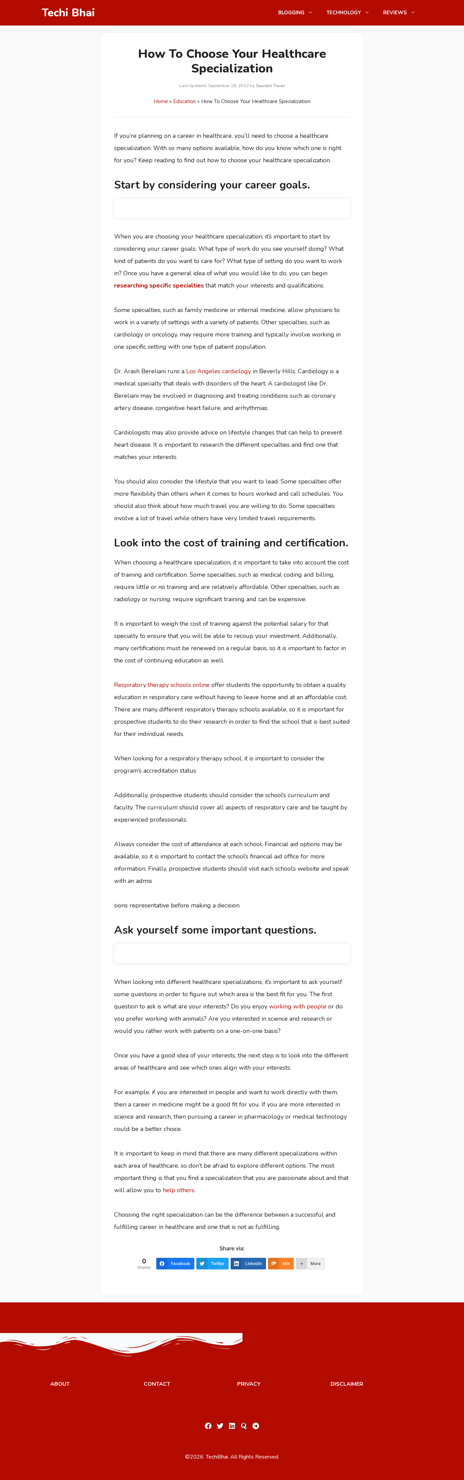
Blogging (291, 12)
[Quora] (243, 1426)
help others (178, 1190)
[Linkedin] (232, 1426)
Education (184, 101)
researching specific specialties (159, 285)
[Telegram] (255, 1426)
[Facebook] (208, 1426)
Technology (343, 12)
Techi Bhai (68, 12)
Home (161, 101)
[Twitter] (220, 1426)
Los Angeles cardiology (218, 371)
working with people (297, 1006)
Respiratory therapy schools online (162, 685)
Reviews (395, 12)
